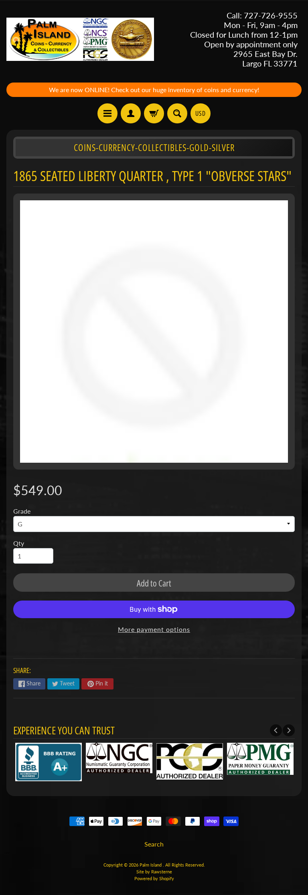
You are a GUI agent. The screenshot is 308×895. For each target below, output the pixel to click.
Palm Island (151, 864)
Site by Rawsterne (154, 871)
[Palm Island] (80, 39)
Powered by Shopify (154, 878)
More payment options (154, 629)
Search (154, 844)
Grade (21, 511)
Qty (18, 543)
